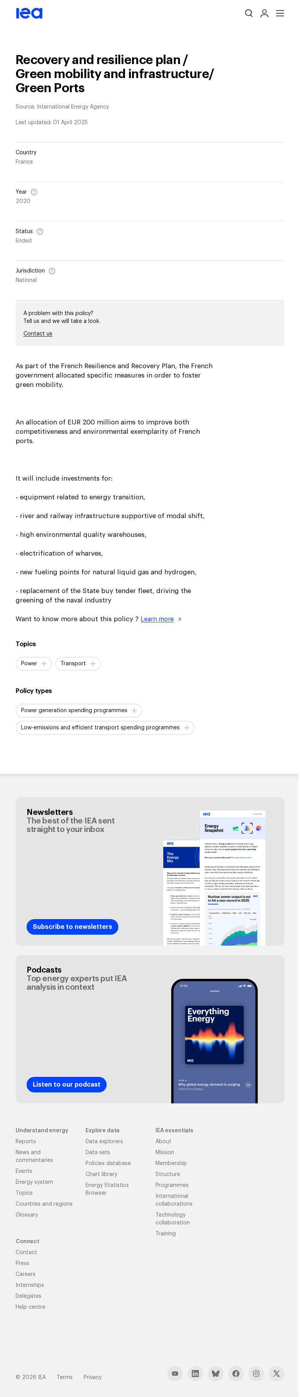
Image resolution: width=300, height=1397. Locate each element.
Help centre (30, 1307)
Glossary (27, 1215)
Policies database (108, 1163)
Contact (26, 1252)
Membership (171, 1163)
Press (22, 1263)
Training (165, 1234)
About (163, 1141)
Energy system (34, 1182)
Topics (24, 1193)
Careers (26, 1274)
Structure (167, 1174)
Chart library (101, 1174)
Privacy (93, 1377)
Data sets (98, 1152)
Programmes (172, 1185)
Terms (65, 1377)
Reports (26, 1141)
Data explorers (104, 1141)
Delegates (28, 1296)
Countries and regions (44, 1204)
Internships (30, 1285)
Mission (164, 1152)
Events (24, 1171)
